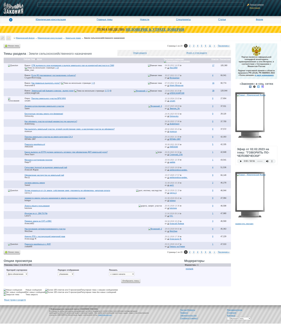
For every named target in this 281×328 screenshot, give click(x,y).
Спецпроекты (183, 19)
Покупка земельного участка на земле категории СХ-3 (49, 137)
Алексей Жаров (31, 170)
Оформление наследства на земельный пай (44, 175)
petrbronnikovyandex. (178, 170)
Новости (144, 19)
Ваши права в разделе (15, 300)
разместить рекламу (244, 224)
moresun (28, 131)
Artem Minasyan (176, 85)
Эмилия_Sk (174, 108)
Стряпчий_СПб (176, 154)
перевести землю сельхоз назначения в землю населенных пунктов (55, 198)
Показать (113, 270)
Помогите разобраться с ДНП (38, 244)
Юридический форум (25, 38)
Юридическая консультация (50, 38)
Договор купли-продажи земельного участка (44, 106)
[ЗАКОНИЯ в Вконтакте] (250, 87)
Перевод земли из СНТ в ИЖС (38, 221)
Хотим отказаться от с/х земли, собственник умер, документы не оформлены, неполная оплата (67, 190)
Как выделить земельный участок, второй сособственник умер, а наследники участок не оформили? (70, 129)
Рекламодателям (234, 310)
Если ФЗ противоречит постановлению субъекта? (53, 75)
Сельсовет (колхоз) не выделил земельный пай (46, 167)
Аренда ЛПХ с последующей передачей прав (45, 236)
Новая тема (13, 46)
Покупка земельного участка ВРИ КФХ (48, 98)
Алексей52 (29, 223)
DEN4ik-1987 (30, 139)
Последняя (223, 46)
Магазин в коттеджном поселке (38, 160)
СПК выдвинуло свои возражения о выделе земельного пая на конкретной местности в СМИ (72, 65)
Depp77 (28, 162)
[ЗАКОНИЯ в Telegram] (258, 87)
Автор (39, 59)
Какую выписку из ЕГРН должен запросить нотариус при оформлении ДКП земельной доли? (66, 152)
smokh (27, 101)
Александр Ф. (31, 239)
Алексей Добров (176, 224)
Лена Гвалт (30, 154)
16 (213, 83)
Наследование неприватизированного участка (45, 229)
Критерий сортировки (17, 270)
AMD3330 (29, 147)
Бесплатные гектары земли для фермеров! (44, 114)
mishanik (189, 269)
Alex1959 (173, 68)
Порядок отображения (68, 270)
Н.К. (171, 216)
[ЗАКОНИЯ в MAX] (262, 87)
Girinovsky (29, 116)
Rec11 (27, 177)
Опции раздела (140, 53)
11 (210, 46)
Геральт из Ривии (177, 246)
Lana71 (28, 216)
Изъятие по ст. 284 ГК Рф (36, 213)
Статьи (222, 19)
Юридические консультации (51, 19)
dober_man (29, 70)
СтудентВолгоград (33, 78)
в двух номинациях (264, 75)
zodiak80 (28, 246)
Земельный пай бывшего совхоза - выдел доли (52, 91)
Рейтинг (27, 59)
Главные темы (105, 19)
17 (213, 65)
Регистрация (255, 8)
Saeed (27, 185)
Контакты (231, 315)
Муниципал (174, 78)
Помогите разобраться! (35, 144)
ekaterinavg (29, 124)
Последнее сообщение (174, 59)
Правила (184, 313)
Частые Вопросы (187, 310)
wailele (172, 162)
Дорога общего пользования (37, 206)
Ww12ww (28, 231)
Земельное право (73, 38)
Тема (33, 59)
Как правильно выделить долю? (45, 83)
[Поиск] (2, 38)
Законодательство (188, 315)
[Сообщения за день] (8, 38)
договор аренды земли (35, 183)
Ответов (215, 59)
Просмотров (225, 59)
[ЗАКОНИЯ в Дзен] (254, 87)
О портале (231, 313)
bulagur (28, 200)
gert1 (171, 185)
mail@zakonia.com (105, 315)
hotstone (28, 208)
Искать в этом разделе (196, 53)
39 (213, 91)
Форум (259, 19)
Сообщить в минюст (189, 318)
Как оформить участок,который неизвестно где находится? (51, 121)
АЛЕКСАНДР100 (32, 93)
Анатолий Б (30, 85)
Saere (27, 108)
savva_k (28, 193)
